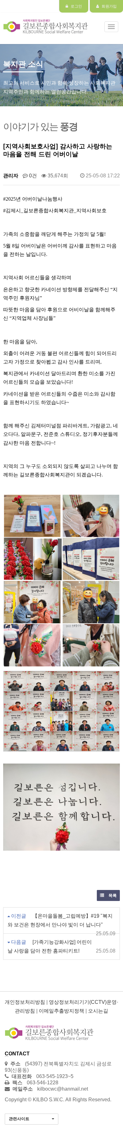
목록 (112, 895)
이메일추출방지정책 (61, 1011)
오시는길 (98, 1011)
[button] (31, 1119)
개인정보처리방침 (25, 1002)
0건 (32, 175)
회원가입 (109, 6)
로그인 (76, 6)
